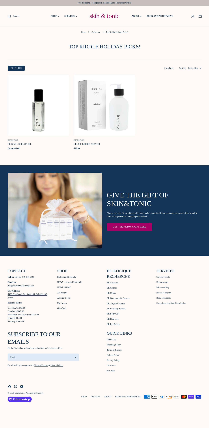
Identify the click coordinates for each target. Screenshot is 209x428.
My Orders (62, 303)
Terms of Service (41, 365)
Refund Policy (113, 355)
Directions (111, 365)
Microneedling (162, 287)
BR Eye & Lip (113, 324)
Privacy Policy (113, 360)
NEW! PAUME (64, 287)
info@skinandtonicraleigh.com (21, 285)
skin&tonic (19, 393)
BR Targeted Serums (116, 303)
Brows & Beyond (163, 293)
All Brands (62, 293)
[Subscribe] (75, 357)
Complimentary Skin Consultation (171, 303)
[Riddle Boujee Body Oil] (104, 105)
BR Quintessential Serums (118, 298)
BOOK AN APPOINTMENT (127, 396)
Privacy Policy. (56, 365)
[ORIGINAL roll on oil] (38, 105)
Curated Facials (163, 277)
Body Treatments (163, 298)
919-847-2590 (28, 277)
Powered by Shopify (34, 393)
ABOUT (108, 396)
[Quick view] (64, 81)
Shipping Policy (114, 345)
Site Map (111, 371)
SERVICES (95, 396)
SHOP (84, 396)
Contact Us (111, 339)
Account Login (63, 298)
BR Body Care (113, 314)
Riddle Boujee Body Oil (87, 144)
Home (83, 32)
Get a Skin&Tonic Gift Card (129, 227)
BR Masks (111, 293)
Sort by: (182, 68)
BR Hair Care (113, 319)
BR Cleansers (112, 283)
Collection (95, 32)
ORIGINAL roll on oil (20, 144)
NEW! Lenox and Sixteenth (69, 282)
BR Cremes (112, 288)
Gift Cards (61, 308)
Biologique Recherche (66, 277)
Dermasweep (161, 282)
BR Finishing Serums (116, 308)
